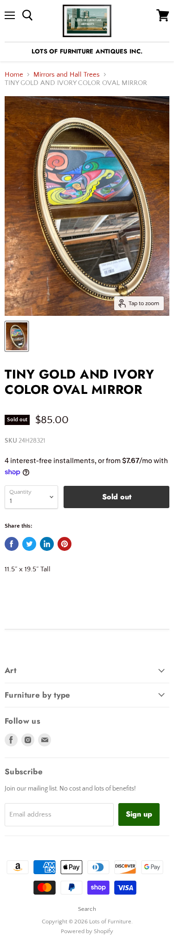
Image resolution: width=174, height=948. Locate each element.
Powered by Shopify (87, 931)
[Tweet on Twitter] (29, 544)
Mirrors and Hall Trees (66, 74)
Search (87, 909)
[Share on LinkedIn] (47, 544)
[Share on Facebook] (12, 544)
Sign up (139, 814)
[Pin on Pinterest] (64, 544)
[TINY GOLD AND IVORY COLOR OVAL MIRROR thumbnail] (16, 336)
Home (14, 74)
